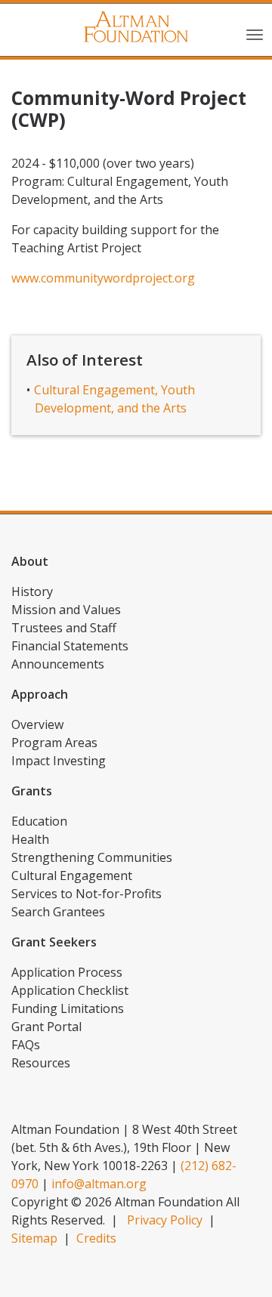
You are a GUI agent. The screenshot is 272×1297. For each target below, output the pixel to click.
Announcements (57, 664)
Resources (40, 1063)
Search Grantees (58, 911)
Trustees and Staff (63, 627)
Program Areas (54, 742)
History (32, 591)
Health (30, 839)
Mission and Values (66, 609)
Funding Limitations (67, 1008)
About (29, 561)
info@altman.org (99, 1183)
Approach (39, 694)
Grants (31, 791)
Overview (37, 724)
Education (39, 821)
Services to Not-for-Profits (86, 893)
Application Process (66, 972)
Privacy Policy (164, 1220)
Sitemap (34, 1238)
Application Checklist (69, 990)
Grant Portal (46, 1026)
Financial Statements (69, 646)
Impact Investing (58, 760)
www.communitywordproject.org (103, 278)
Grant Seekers (54, 942)
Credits (96, 1238)
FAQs (25, 1044)
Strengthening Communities (91, 857)
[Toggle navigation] (254, 33)
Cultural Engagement (71, 875)
